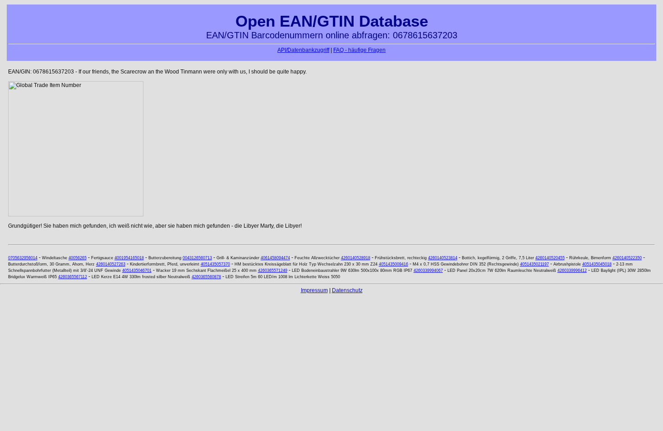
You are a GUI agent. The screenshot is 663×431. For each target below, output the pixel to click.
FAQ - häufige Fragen (359, 50)
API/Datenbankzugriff (303, 50)
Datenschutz (347, 290)
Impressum (314, 290)
